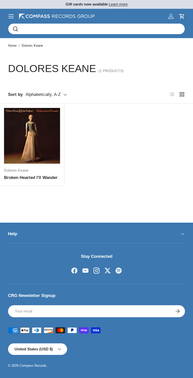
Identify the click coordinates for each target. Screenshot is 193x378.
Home (12, 45)
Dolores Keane (32, 45)
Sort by (15, 94)
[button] (181, 16)
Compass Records (33, 365)
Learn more (118, 4)
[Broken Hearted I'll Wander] (32, 136)
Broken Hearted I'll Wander (31, 177)
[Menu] (11, 16)
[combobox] (96, 28)
